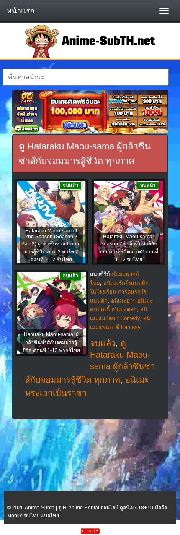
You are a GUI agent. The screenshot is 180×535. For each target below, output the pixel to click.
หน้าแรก (21, 11)
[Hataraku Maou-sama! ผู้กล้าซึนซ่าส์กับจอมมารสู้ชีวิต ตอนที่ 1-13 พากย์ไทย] (51, 313)
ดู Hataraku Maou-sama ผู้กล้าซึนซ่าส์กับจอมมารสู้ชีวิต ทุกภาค (90, 361)
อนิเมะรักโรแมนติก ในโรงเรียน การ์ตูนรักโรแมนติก (119, 292)
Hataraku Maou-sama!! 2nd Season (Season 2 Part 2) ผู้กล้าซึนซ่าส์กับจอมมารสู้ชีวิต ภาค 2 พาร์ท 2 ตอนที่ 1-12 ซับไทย (51, 245)
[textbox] (86, 77)
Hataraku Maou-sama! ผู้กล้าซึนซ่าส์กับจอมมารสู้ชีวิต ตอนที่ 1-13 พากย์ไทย (51, 342)
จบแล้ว (103, 343)
